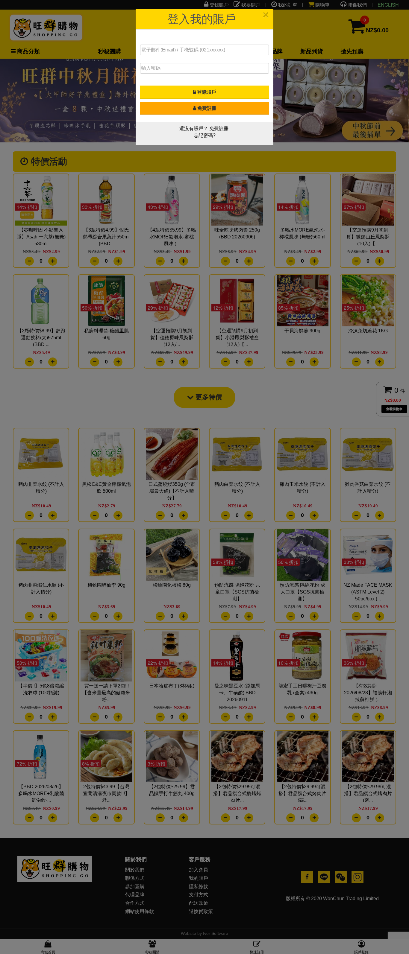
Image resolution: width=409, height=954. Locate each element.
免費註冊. (219, 128)
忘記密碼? (205, 135)
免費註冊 (206, 108)
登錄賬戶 (206, 92)
